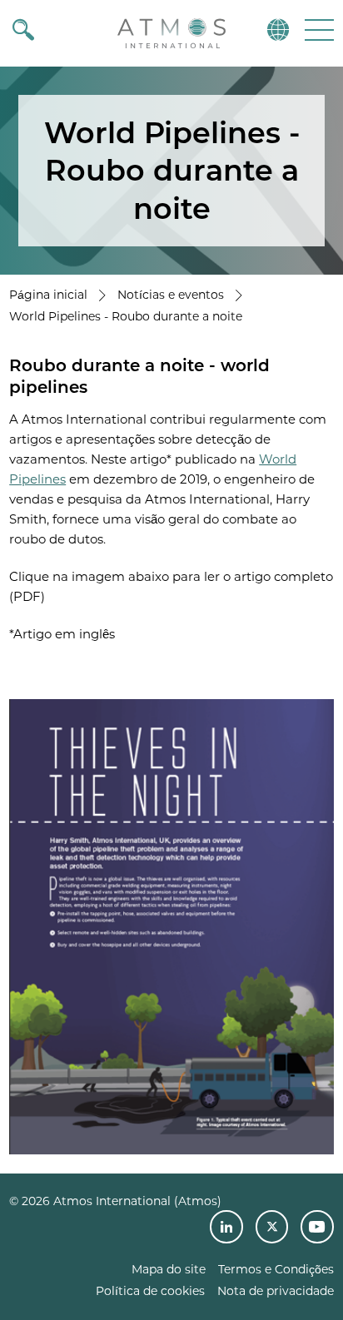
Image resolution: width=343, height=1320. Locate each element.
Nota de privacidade (275, 1290)
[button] (317, 29)
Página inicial (48, 294)
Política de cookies (150, 1290)
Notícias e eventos (170, 294)
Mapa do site (169, 1269)
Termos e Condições (276, 1269)
